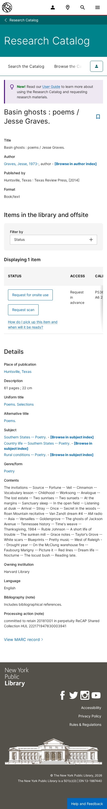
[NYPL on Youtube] (96, 696)
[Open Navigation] (97, 7)
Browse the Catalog (73, 66)
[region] (53, 300)
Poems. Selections (19, 404)
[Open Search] (82, 7)
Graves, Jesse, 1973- (21, 164)
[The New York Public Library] (7, 7)
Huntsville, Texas (17, 371)
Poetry (9, 471)
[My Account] (52, 7)
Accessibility (91, 707)
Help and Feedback (87, 804)
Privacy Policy (89, 716)
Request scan (23, 310)
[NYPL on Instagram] (85, 696)
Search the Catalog (26, 66)
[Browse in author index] (75, 164)
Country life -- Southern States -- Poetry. (37, 443)
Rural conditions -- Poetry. (25, 455)
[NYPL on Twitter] (74, 696)
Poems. (10, 421)
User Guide (51, 86)
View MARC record (22, 639)
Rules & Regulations (85, 724)
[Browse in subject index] (72, 437)
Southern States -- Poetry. (25, 437)
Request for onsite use (30, 295)
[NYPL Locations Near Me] (67, 7)
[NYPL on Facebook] (63, 696)
